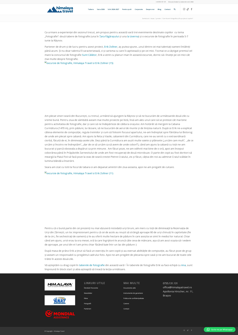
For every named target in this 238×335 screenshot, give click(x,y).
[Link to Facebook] (191, 9)
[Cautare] (174, 9)
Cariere (126, 303)
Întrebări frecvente (91, 288)
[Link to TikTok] (188, 9)
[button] (220, 329)
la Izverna (132, 36)
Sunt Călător (89, 55)
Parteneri (87, 309)
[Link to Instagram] (184, 9)
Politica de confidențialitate (133, 298)
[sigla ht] (63, 9)
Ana (183, 265)
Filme (86, 298)
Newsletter (88, 293)
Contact (126, 309)
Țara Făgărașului (109, 36)
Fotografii (87, 303)
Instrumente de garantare (133, 293)
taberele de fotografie (91, 265)
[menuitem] (180, 1)
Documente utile (129, 288)
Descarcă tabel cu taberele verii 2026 (180, 2)
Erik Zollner (110, 46)
